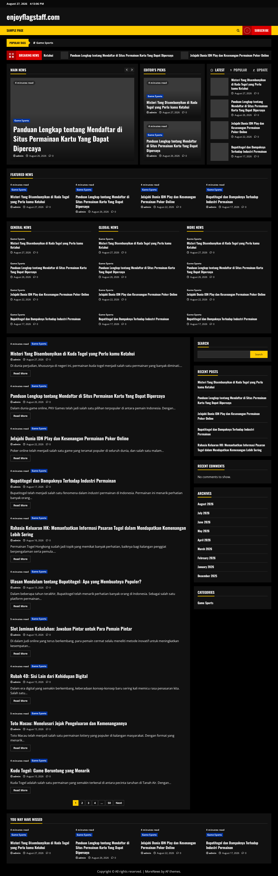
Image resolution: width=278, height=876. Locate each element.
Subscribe (262, 30)
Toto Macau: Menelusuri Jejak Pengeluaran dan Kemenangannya (68, 723)
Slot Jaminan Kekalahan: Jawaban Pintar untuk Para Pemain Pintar (71, 628)
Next (119, 803)
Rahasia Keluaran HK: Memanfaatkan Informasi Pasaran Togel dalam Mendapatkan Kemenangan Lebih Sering (98, 530)
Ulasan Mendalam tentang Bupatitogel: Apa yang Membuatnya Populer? (75, 581)
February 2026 (207, 558)
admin (19, 155)
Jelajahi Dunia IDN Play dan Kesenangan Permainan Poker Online (211, 55)
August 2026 (206, 504)
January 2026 (206, 566)
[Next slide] (132, 70)
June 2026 (204, 522)
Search (203, 343)
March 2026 (205, 549)
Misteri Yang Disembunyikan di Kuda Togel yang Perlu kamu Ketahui (172, 105)
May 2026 (204, 531)
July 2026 (204, 513)
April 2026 (204, 539)
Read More (21, 374)
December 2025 (207, 576)
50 (109, 803)
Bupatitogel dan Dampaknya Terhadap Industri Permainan (219, 152)
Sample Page (15, 30)
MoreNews (152, 871)
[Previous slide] (126, 70)
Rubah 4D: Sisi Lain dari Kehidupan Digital (49, 675)
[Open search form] (238, 30)
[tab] (217, 71)
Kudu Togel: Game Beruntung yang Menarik (50, 770)
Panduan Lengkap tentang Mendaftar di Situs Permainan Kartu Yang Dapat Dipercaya (103, 55)
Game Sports (44, 43)
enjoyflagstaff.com (33, 16)
